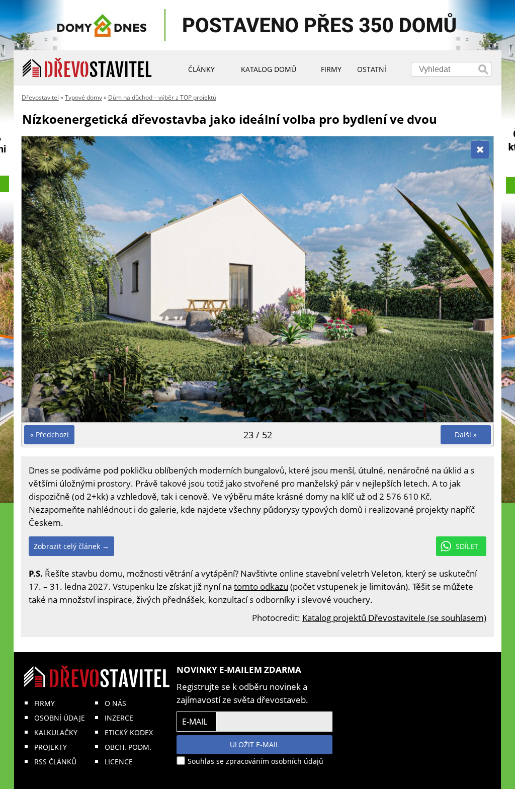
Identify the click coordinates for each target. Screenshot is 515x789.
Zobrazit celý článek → (71, 546)
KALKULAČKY (55, 732)
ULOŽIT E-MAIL (254, 744)
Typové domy (83, 97)
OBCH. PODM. (128, 747)
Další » (466, 434)
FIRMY (44, 703)
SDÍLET (467, 546)
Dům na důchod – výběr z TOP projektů (162, 97)
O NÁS (115, 703)
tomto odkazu (261, 586)
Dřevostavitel (40, 97)
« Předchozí (49, 434)
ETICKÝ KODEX (129, 732)
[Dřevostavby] (87, 68)
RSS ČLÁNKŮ (55, 761)
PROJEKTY (50, 747)
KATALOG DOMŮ (268, 69)
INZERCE (119, 718)
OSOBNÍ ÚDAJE (59, 718)
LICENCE (119, 761)
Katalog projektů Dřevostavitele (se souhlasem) (394, 617)
